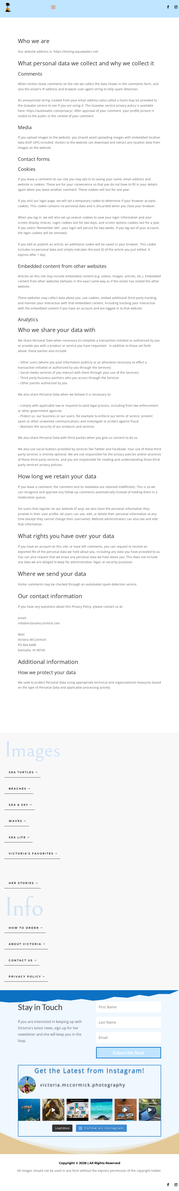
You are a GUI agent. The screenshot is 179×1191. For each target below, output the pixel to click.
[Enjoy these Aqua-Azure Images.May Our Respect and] (77, 1110)
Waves (15, 821)
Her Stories (21, 883)
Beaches (18, 788)
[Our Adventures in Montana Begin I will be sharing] (53, 1110)
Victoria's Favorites (31, 853)
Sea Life (17, 837)
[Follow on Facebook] (168, 7)
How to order (24, 927)
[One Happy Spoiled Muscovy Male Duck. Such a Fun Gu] (150, 1110)
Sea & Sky (18, 804)
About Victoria (25, 944)
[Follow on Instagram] (176, 7)
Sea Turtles (21, 772)
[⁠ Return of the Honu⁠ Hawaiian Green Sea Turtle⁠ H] (101, 1110)
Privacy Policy (25, 976)
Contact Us (21, 960)
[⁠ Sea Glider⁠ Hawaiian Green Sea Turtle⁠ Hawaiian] (29, 1110)
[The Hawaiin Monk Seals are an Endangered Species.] (125, 1110)
